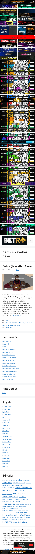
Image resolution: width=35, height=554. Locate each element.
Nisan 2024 (6, 447)
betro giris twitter (7, 494)
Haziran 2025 (6, 414)
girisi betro (5, 519)
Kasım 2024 (6, 428)
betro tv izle (4, 512)
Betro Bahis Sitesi (19, 483)
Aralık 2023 (6, 458)
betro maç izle (20, 504)
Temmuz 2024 (7, 439)
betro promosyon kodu (18, 508)
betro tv (15, 510)
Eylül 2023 (5, 466)
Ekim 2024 (5, 431)
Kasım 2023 (6, 461)
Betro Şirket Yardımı (8, 355)
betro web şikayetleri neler (11, 325)
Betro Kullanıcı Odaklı (9, 377)
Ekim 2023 (5, 463)
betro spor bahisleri (7, 510)
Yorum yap (8, 327)
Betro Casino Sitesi (23, 488)
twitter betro (22, 522)
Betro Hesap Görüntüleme (10, 368)
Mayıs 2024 (6, 444)
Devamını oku (17, 315)
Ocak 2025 (6, 423)
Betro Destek (11, 490)
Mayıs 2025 (6, 417)
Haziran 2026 (6, 406)
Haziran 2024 (6, 442)
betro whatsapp (21, 513)
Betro (6, 320)
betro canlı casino (8, 488)
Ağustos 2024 (7, 436)
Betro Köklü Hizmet (8, 349)
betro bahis (7, 483)
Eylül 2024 (5, 433)
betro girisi (19, 490)
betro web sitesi (11, 512)
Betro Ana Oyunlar (8, 352)
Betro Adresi (6, 341)
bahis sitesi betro (7, 480)
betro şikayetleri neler (25, 323)
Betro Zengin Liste (8, 379)
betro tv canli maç (23, 510)
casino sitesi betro (26, 517)
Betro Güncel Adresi (21, 499)
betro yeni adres (9, 515)
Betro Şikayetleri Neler (17, 266)
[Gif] (17, 100)
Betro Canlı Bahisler (8, 374)
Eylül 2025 (5, 412)
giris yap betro (13, 519)
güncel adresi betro (22, 519)
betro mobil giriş (28, 504)
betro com (5, 490)
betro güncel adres (7, 499)
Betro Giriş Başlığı (8, 360)
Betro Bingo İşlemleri (9, 366)
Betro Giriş (5, 344)
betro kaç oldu (8, 504)
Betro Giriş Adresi (10, 497)
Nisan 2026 (6, 409)
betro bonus (28, 483)
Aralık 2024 (6, 425)
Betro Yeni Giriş (6, 517)
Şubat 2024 (6, 453)
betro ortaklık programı (21, 506)
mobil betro (15, 522)
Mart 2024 (5, 450)
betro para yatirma (11, 323)
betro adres (17, 480)
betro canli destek (17, 485)
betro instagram (6, 501)
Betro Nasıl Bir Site (8, 506)
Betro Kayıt (16, 501)
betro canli (6, 485)
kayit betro (7, 522)
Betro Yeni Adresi (23, 515)
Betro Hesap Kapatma (9, 371)
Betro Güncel (22, 497)
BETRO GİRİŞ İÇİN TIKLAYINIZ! (17, 37)
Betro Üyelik (15, 517)
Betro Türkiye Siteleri (9, 357)
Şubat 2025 (6, 420)
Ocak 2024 (6, 455)
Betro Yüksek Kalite (8, 363)
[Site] (17, 62)
